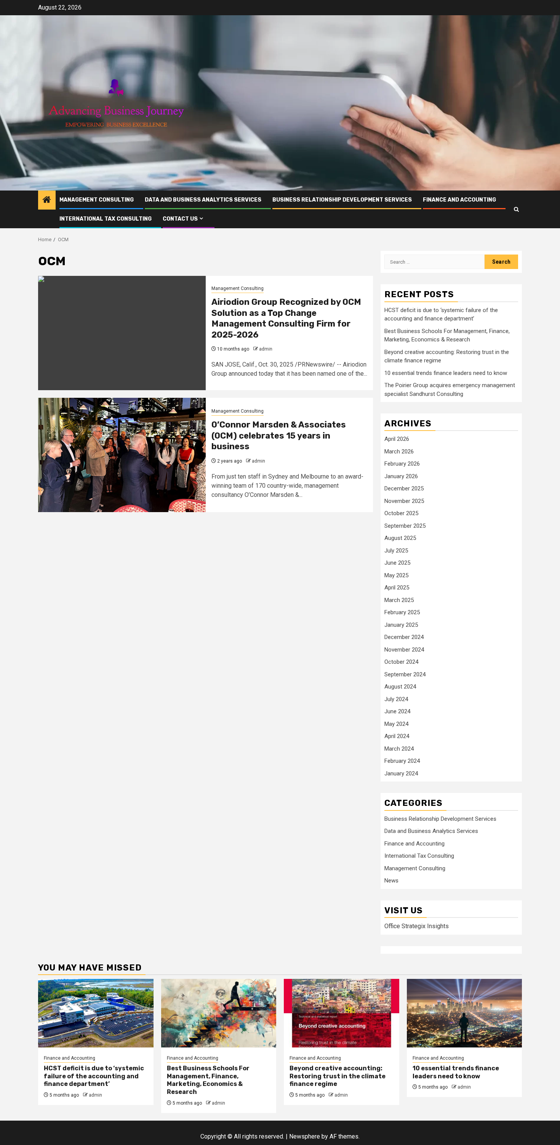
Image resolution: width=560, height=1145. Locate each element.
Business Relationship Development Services (342, 200)
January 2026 (401, 476)
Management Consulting (96, 200)
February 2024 (402, 760)
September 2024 (405, 674)
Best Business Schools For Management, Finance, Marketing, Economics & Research (208, 1080)
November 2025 (404, 501)
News (391, 880)
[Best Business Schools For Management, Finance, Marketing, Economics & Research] (219, 1013)
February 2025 (402, 612)
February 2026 (402, 463)
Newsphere (304, 1136)
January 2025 (401, 624)
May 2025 (396, 575)
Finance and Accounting (459, 200)
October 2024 (401, 661)
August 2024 (400, 686)
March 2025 (399, 600)
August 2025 (400, 538)
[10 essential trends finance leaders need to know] (464, 1013)
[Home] (47, 200)
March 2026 (399, 451)
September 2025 (405, 525)
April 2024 (396, 736)
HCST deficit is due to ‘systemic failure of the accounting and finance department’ (94, 1076)
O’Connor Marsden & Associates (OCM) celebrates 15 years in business (278, 436)
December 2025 (404, 488)
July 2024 (396, 699)
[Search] (516, 209)
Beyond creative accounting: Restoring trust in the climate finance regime (338, 1076)
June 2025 (397, 562)
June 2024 (397, 711)
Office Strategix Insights (416, 926)
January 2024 (401, 773)
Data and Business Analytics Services (203, 200)
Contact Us (180, 219)
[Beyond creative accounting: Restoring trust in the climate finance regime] (341, 1013)
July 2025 (396, 550)
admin (265, 349)
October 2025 (401, 513)
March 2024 (399, 748)
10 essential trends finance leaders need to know (445, 373)
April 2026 (396, 439)
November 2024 (404, 649)
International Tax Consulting (105, 219)
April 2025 (396, 587)
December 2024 (404, 637)
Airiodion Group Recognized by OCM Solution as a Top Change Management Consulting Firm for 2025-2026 (286, 318)
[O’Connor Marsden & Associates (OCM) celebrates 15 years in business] (122, 455)
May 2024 (396, 724)
